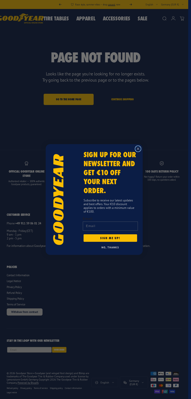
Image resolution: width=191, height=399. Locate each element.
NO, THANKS (110, 247)
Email (88, 218)
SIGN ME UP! (110, 238)
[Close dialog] (138, 149)
